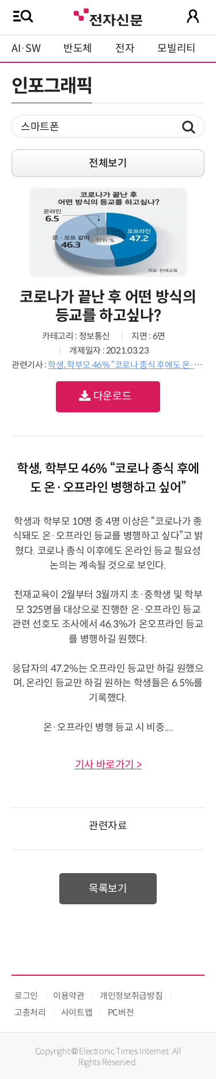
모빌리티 (176, 48)
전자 (124, 48)
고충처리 (30, 1012)
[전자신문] (108, 16)
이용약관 (69, 995)
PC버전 (121, 1012)
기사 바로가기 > (108, 764)
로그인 (26, 995)
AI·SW (26, 48)
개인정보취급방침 (131, 995)
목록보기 (108, 888)
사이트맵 (77, 1012)
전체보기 (108, 163)
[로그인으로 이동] (192, 16)
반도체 (77, 48)
